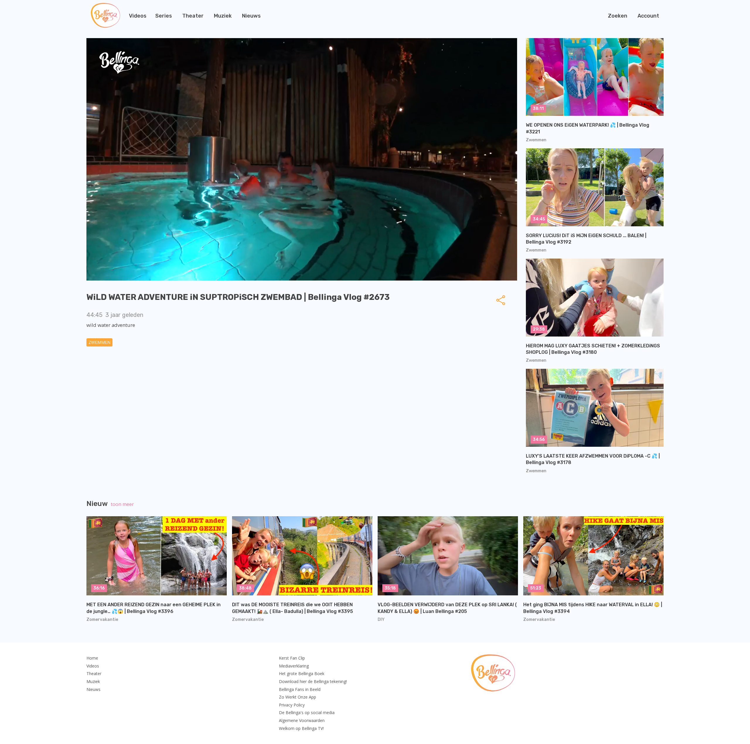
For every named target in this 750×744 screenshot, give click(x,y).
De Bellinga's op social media (307, 712)
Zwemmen (99, 342)
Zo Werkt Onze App (297, 697)
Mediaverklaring (294, 666)
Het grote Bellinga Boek (301, 673)
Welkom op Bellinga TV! (301, 728)
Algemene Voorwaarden (302, 720)
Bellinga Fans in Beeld (300, 689)
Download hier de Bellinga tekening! (313, 681)
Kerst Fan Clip (292, 658)
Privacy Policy (292, 705)
